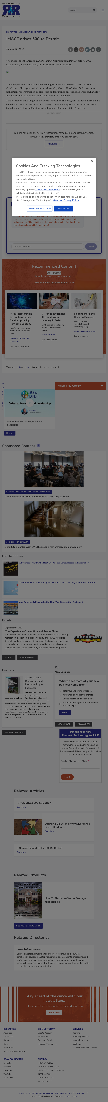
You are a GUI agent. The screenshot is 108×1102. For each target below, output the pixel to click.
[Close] (92, 161)
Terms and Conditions (47, 189)
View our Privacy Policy (66, 200)
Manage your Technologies (40, 208)
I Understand (63, 208)
